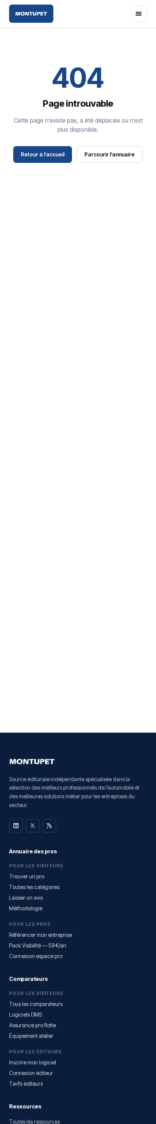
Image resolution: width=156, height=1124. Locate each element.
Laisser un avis (26, 897)
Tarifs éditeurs (26, 1083)
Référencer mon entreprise (40, 935)
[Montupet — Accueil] (31, 14)
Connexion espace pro (35, 956)
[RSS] (49, 825)
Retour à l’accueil (42, 154)
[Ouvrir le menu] (138, 13)
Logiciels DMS (25, 1014)
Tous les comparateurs (35, 1004)
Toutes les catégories (34, 887)
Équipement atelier (31, 1036)
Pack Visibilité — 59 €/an (37, 945)
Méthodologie (25, 908)
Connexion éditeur (31, 1073)
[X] (32, 825)
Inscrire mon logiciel (32, 1062)
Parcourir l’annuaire (109, 154)
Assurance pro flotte (32, 1025)
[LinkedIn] (16, 825)
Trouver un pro (26, 876)
